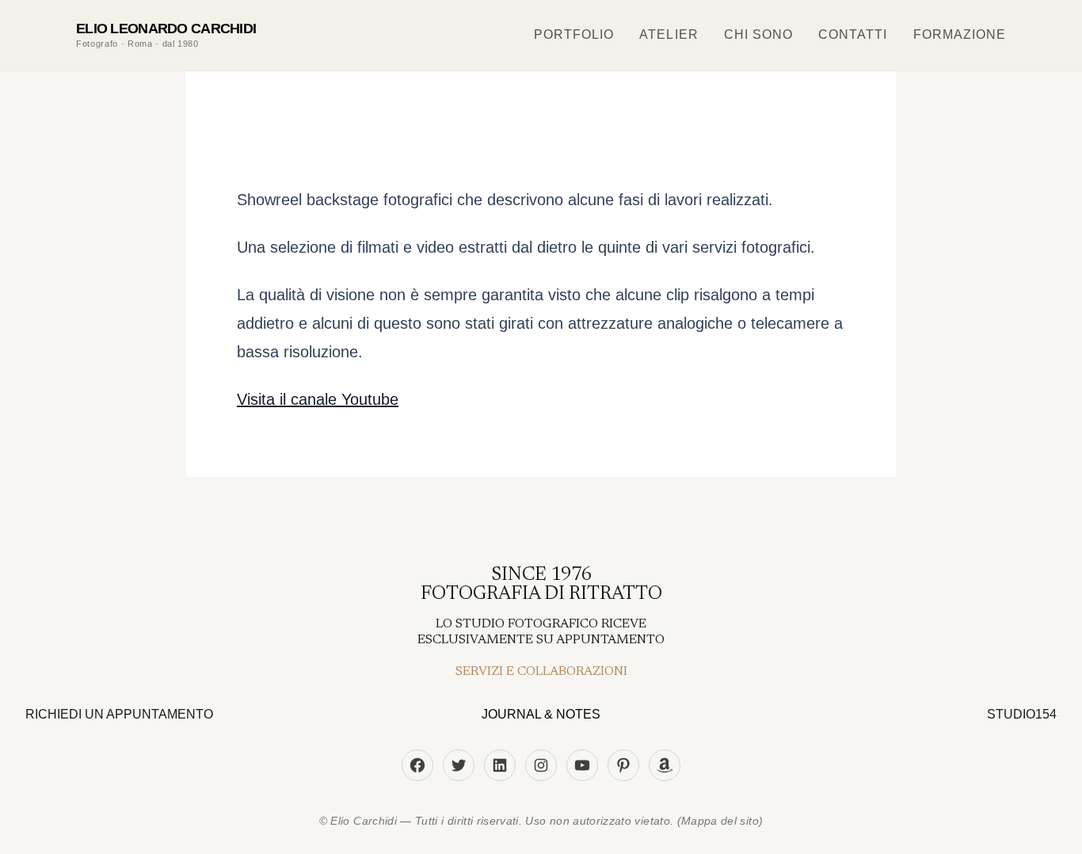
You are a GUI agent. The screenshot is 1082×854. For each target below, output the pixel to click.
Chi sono (758, 34)
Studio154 (1022, 714)
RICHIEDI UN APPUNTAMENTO (119, 714)
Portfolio (574, 34)
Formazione (960, 34)
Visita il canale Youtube (317, 399)
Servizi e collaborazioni (541, 671)
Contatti (852, 34)
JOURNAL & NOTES (541, 714)
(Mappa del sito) (720, 820)
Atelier (668, 34)
